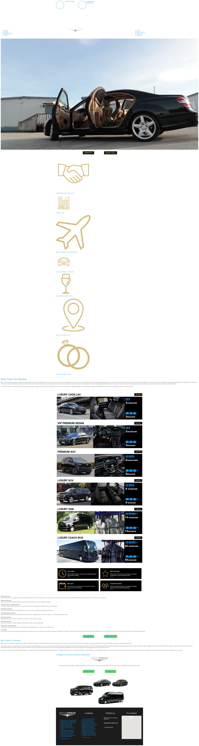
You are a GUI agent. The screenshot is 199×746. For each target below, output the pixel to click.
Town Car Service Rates (67, 725)
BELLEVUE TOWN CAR (63, 335)
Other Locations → (86, 737)
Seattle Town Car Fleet (66, 724)
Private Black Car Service (67, 731)
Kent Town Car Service (87, 720)
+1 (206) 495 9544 (69, 1)
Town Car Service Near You (67, 730)
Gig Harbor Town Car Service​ (89, 735)
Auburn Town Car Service (88, 727)
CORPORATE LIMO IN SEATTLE (65, 193)
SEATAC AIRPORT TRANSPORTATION (67, 252)
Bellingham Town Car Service (89, 725)
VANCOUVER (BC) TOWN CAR (65, 272)
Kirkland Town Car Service (88, 726)
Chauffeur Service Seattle (67, 732)
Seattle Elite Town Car (66, 726)
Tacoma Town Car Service (88, 719)
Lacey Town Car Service (88, 730)
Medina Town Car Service (88, 731)
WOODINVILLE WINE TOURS (64, 296)
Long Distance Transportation (68, 735)
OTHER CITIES (60, 213)
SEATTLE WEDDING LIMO (63, 374)
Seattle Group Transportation (68, 722)
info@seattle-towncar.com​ (111, 723)
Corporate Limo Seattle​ (66, 736)
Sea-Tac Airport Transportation (68, 720)
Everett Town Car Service (88, 721)
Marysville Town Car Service (89, 732)
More (68, 577)
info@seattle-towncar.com (90, 2)
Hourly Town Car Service (67, 734)
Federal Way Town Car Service (89, 724)
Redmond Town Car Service (89, 729)
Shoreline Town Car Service (89, 733)
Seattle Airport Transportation (68, 721)
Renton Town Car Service (88, 722)
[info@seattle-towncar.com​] (101, 723)
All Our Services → (65, 738)
